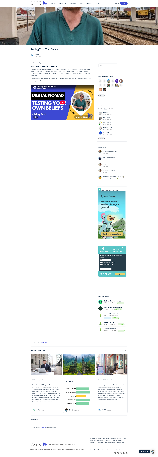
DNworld (37, 54)
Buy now (120, 274)
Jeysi (104, 164)
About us (109, 450)
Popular (111, 108)
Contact (115, 450)
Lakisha (105, 176)
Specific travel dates (107, 264)
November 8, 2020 (106, 410)
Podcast (42, 342)
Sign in (117, 3)
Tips (45, 342)
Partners (120, 450)
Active (105, 108)
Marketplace (106, 112)
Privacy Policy (93, 450)
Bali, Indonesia (69, 381)
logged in (43, 427)
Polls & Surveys (107, 122)
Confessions (106, 117)
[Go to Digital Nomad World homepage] (38, 3)
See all (101, 95)
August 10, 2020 (40, 410)
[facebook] (115, 453)
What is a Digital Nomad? (105, 380)
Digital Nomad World (95, 438)
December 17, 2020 (74, 410)
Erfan (104, 157)
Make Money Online (38, 380)
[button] (153, 452)
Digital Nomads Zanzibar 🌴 (110, 178)
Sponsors (125, 450)
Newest (100, 108)
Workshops (106, 132)
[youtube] (127, 453)
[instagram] (118, 453)
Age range (102, 257)
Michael (105, 151)
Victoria (71, 409)
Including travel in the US (108, 262)
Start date (102, 266)
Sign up (124, 3)
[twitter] (124, 453)
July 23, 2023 (38, 56)
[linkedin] (121, 453)
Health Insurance (107, 127)
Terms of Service (102, 450)
